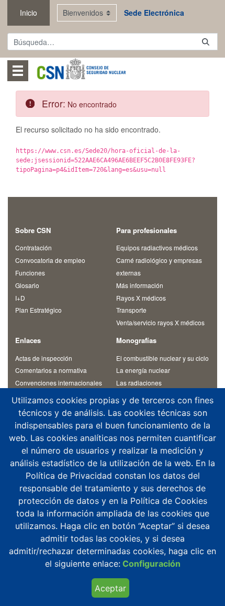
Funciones (30, 272)
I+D (20, 297)
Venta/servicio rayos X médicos (160, 322)
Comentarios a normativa (51, 370)
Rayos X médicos (141, 297)
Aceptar (110, 588)
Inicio (28, 12)
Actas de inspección (43, 358)
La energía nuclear (143, 370)
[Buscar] (205, 42)
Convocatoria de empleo (50, 260)
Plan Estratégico (38, 309)
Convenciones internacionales (58, 382)
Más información (139, 285)
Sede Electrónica (154, 12)
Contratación (33, 247)
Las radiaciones (139, 382)
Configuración (150, 563)
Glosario (27, 285)
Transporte (131, 309)
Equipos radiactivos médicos (157, 247)
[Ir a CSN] (81, 70)
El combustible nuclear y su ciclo (162, 358)
